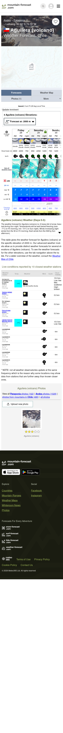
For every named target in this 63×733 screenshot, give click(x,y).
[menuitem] (16, 93)
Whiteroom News (11, 505)
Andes (7, 20)
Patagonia (19, 20)
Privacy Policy (42, 559)
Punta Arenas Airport (6, 311)
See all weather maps (7, 169)
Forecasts (16, 92)
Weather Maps (10, 500)
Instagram (36, 495)
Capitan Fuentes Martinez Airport (7, 320)
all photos (45, 396)
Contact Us (27, 565)
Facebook (36, 490)
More (46, 98)
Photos (5, 510)
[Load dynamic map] (31, 67)
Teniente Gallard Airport (7, 292)
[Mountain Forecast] (16, 6)
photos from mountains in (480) (20, 396)
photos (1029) (46, 393)
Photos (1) (16, 98)
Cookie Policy (9, 565)
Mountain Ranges (11, 495)
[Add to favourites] (55, 21)
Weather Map (46, 92)
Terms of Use (23, 559)
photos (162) (22, 393)
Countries (7, 490)
